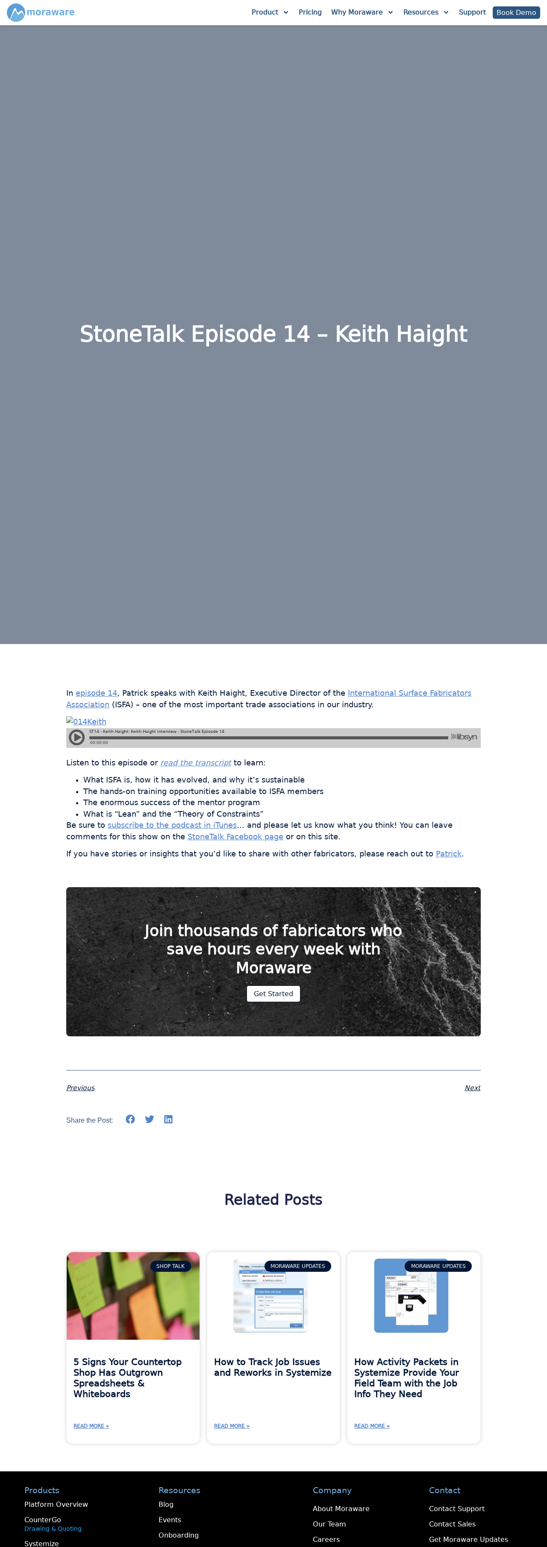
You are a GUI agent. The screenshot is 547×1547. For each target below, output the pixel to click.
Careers (326, 1539)
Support (472, 12)
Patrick (449, 854)
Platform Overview (56, 1504)
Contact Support (457, 1509)
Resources (420, 12)
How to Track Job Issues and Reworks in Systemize (273, 1367)
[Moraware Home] (40, 12)
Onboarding (179, 1535)
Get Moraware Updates (468, 1539)
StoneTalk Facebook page (235, 836)
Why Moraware (357, 12)
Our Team (329, 1524)
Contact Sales (452, 1524)
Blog (166, 1504)
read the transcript (195, 763)
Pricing (310, 12)
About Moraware (341, 1509)
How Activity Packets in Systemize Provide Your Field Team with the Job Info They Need (406, 1378)
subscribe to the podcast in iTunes (172, 825)
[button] (130, 1119)
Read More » (91, 1426)
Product (265, 12)
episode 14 (96, 693)
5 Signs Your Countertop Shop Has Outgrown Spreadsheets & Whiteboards (128, 1378)
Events (170, 1520)
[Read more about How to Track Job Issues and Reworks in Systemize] (273, 1296)
